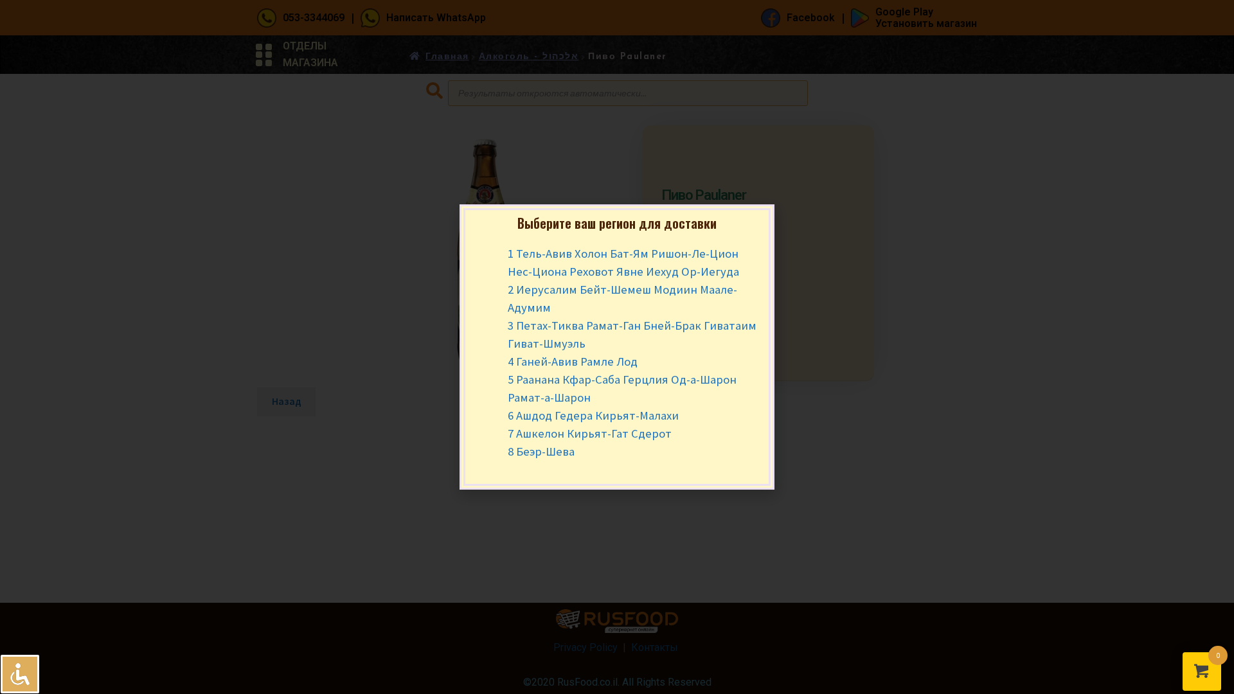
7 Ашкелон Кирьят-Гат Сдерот (590, 433)
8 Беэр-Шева (541, 451)
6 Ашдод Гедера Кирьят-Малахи (593, 415)
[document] (617, 347)
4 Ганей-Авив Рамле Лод (573, 361)
